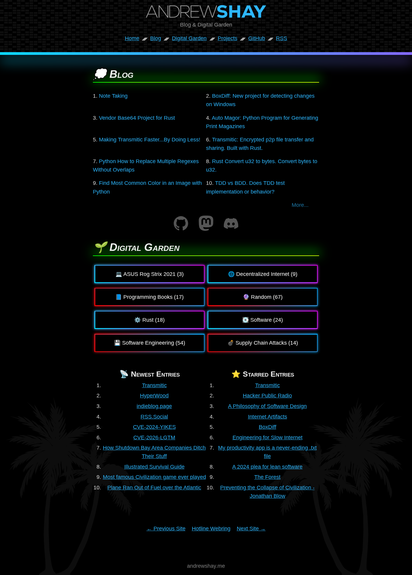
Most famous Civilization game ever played (154, 477)
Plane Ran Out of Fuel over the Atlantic (154, 488)
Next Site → (251, 529)
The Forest (267, 477)
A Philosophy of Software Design (267, 406)
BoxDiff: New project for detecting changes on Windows (260, 100)
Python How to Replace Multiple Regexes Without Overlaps (146, 165)
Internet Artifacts (267, 417)
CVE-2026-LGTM (154, 437)
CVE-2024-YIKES (154, 427)
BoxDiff (267, 427)
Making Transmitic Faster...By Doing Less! (149, 140)
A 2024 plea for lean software (267, 467)
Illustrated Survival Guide (154, 467)
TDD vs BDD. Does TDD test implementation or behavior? (245, 187)
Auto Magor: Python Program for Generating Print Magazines (262, 122)
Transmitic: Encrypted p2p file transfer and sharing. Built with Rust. (260, 144)
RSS (281, 38)
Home (132, 38)
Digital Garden (189, 38)
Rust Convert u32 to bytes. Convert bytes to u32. (261, 165)
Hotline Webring (211, 529)
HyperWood (154, 396)
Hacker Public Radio (267, 396)
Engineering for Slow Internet (268, 437)
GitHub (256, 38)
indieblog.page (154, 406)
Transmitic (154, 385)
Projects (227, 38)
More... (300, 205)
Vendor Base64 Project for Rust (137, 118)
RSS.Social (154, 417)
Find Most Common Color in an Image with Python (147, 187)
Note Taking (113, 96)
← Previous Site (166, 529)
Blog (155, 38)
